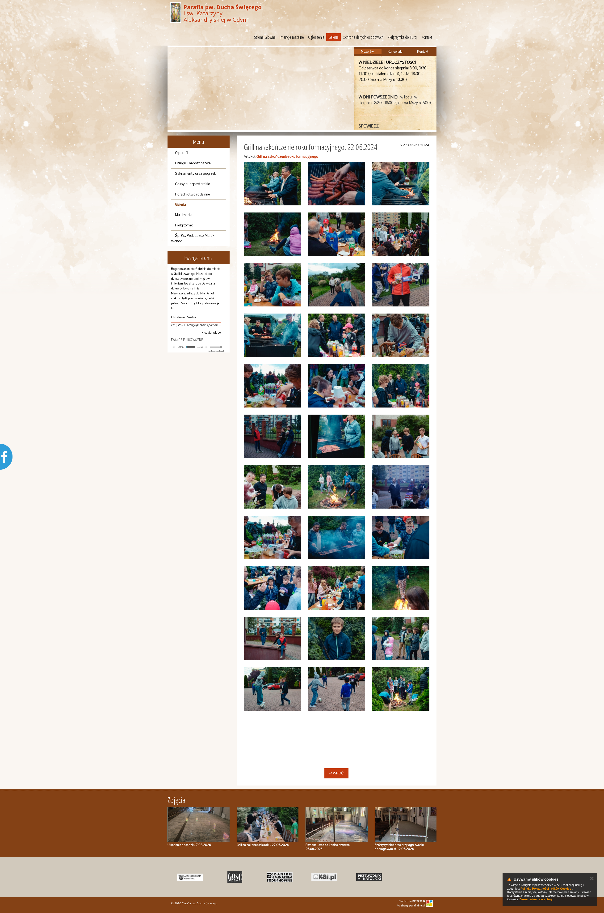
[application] (197, 346)
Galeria (333, 37)
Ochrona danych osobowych (363, 37)
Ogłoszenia (316, 37)
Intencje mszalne (292, 37)
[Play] (174, 347)
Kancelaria (395, 51)
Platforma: (412, 901)
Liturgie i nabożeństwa (193, 163)
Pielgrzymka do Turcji (402, 37)
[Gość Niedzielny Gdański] (235, 877)
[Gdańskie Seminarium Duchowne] (280, 877)
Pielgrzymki (184, 225)
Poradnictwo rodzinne (192, 194)
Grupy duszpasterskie (192, 183)
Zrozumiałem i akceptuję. (536, 899)
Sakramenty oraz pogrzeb (195, 173)
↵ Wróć (336, 773)
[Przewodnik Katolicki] (369, 877)
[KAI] (324, 877)
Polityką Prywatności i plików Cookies (545, 888)
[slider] (216, 346)
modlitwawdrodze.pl (216, 351)
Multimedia (183, 214)
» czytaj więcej (211, 333)
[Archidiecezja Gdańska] (190, 877)
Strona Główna (265, 37)
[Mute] (207, 347)
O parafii (181, 152)
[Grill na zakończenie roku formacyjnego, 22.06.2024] (272, 183)
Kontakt (427, 37)
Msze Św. (367, 51)
